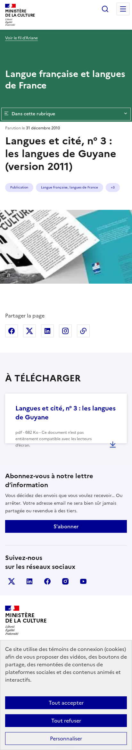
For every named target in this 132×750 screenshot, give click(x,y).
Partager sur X (29, 331)
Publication (19, 187)
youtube (83, 581)
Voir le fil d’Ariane (21, 38)
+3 (113, 187)
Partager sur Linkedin (47, 331)
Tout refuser (66, 720)
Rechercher (105, 9)
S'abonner (66, 526)
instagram (65, 581)
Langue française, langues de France (69, 187)
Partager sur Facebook (11, 331)
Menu (123, 9)
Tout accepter (66, 703)
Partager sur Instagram (65, 331)
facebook (47, 581)
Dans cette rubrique (33, 114)
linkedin (29, 581)
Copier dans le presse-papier (83, 331)
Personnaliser (66, 738)
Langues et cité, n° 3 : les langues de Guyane (65, 412)
